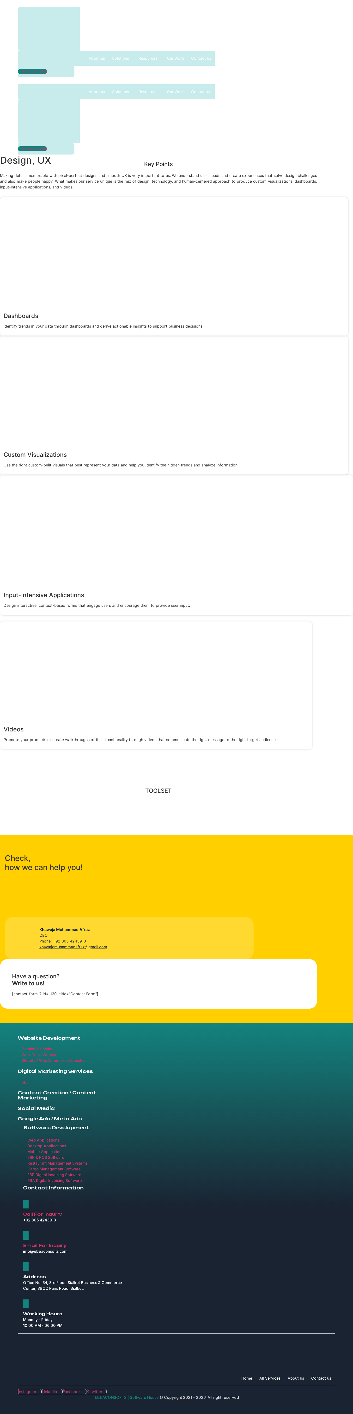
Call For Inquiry (42, 1214)
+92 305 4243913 (69, 941)
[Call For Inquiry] (26, 1204)
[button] (122, 58)
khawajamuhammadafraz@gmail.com (73, 946)
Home (246, 1378)
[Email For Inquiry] (26, 1235)
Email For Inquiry (45, 1245)
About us (97, 58)
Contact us (201, 58)
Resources (148, 58)
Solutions (120, 58)
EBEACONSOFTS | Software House (127, 1397)
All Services (269, 1378)
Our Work (175, 58)
